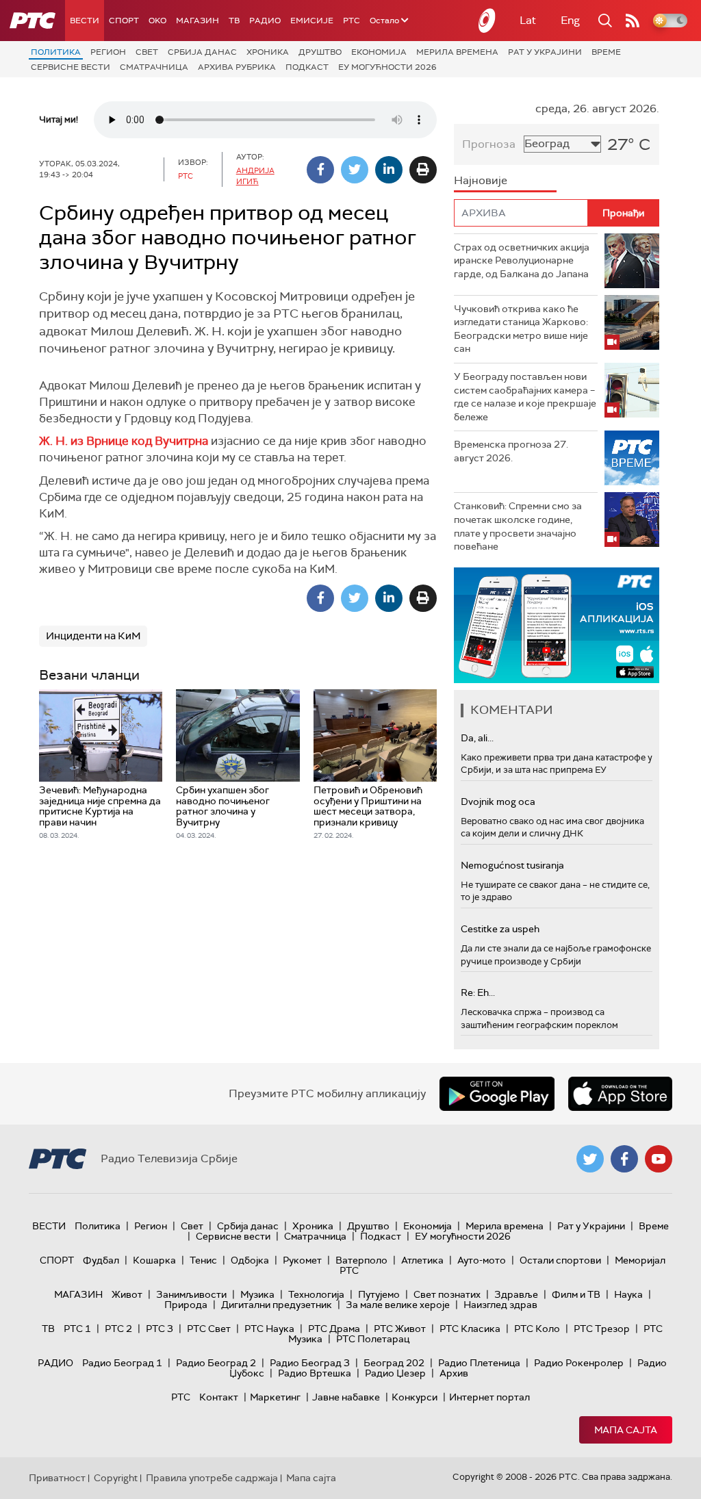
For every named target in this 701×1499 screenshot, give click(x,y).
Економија (379, 52)
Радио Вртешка (314, 1373)
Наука (628, 1294)
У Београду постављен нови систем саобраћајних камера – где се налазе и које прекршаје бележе (525, 396)
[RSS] (632, 20)
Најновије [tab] (480, 180)
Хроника (267, 52)
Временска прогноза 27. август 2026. (511, 451)
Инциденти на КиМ (93, 636)
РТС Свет (209, 1328)
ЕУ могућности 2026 (387, 67)
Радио (265, 20)
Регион (108, 52)
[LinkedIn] (389, 169)
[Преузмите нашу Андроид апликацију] (497, 1094)
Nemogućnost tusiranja (512, 865)
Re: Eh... (478, 992)
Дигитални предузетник (276, 1304)
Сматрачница (154, 67)
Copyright (116, 1478)
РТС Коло (537, 1328)
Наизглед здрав (500, 1304)
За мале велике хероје (398, 1304)
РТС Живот (400, 1328)
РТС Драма (334, 1328)
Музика (257, 1294)
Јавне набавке (346, 1397)
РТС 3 (159, 1328)
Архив (453, 1373)
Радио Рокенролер (579, 1363)
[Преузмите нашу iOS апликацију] (620, 1094)
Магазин (197, 20)
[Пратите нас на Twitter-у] (590, 1159)
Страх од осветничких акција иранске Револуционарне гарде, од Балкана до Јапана (521, 260)
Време (606, 52)
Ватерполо (361, 1260)
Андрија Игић (255, 175)
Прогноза (488, 144)
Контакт (218, 1397)
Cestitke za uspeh (500, 929)
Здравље (516, 1294)
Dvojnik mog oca (498, 801)
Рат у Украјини (545, 52)
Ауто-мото (481, 1260)
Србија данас (202, 52)
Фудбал (101, 1260)
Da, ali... (477, 738)
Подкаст (307, 67)
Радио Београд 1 (122, 1363)
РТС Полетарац (372, 1339)
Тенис (203, 1260)
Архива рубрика (237, 67)
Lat (528, 20)
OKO (157, 20)
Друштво (320, 52)
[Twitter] (354, 169)
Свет (147, 52)
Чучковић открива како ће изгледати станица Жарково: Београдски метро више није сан (521, 329)
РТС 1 (77, 1328)
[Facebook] (320, 169)
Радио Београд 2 (216, 1363)
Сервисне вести (70, 67)
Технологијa (316, 1294)
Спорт (124, 20)
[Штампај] (423, 169)
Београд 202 (394, 1363)
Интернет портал (489, 1397)
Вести (84, 20)
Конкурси (414, 1397)
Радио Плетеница (479, 1363)
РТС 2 (118, 1328)
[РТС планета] (487, 20)
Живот (127, 1294)
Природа (185, 1304)
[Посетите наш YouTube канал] (658, 1159)
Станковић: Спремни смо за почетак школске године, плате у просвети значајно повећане (518, 526)
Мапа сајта (625, 1430)
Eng (570, 20)
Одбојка (250, 1260)
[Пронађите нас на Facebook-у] (624, 1159)
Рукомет (302, 1260)
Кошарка (154, 1260)
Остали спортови (560, 1260)
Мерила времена (457, 52)
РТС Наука (269, 1328)
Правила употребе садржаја (212, 1478)
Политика (56, 52)
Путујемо (379, 1294)
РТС (351, 20)
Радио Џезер (395, 1373)
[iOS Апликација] (556, 625)
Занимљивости (191, 1294)
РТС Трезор (602, 1328)
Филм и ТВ (576, 1294)
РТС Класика (469, 1328)
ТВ (234, 20)
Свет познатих (447, 1294)
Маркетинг (275, 1397)
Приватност (57, 1478)
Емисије (311, 20)
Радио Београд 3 (310, 1363)
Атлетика (422, 1260)
